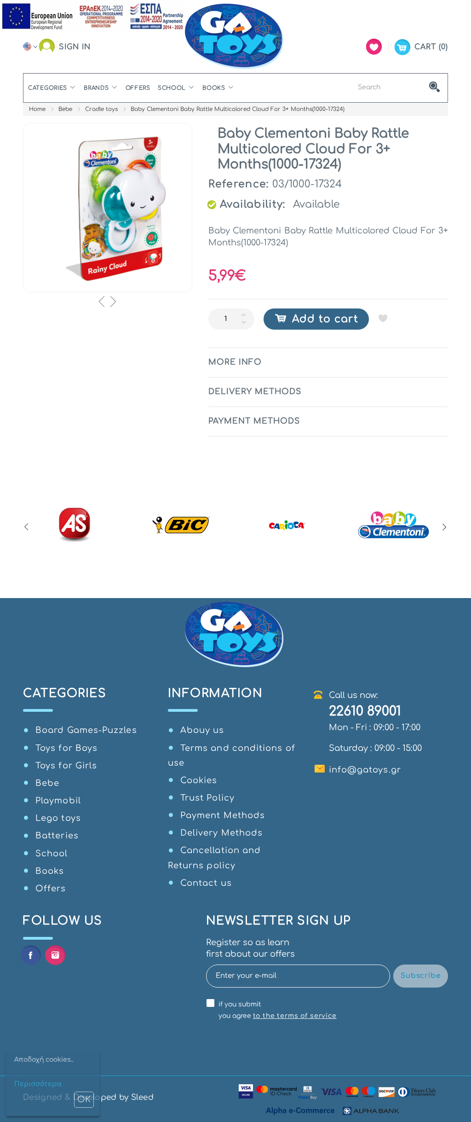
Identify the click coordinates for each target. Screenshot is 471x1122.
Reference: (238, 184)
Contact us (206, 883)
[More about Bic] (181, 525)
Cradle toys (101, 109)
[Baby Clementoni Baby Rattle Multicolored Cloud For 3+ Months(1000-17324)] (107, 207)
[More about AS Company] (75, 525)
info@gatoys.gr (365, 769)
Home (37, 109)
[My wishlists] (374, 47)
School (172, 88)
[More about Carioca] (287, 525)
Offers (138, 88)
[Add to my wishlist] (383, 318)
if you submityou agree (277, 1010)
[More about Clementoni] (393, 525)
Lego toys (58, 818)
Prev (26, 527)
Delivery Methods (221, 832)
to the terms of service (295, 1015)
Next (444, 527)
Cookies (199, 780)
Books (213, 88)
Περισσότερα (38, 1084)
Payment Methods (222, 815)
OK (84, 1099)
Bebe (65, 109)
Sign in (75, 47)
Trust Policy (207, 797)
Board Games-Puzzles (86, 730)
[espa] (92, 16)
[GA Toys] (235, 36)
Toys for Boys (66, 748)
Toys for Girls (66, 765)
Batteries (57, 835)
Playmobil (58, 800)
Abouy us (202, 730)
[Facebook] (30, 955)
